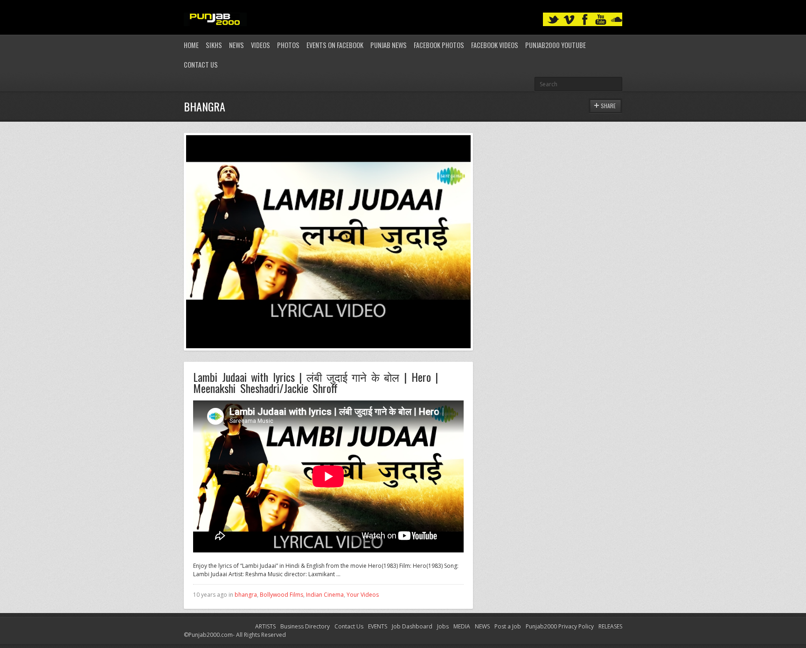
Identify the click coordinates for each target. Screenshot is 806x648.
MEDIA (461, 626)
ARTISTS (265, 626)
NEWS (482, 626)
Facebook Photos (439, 45)
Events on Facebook (334, 45)
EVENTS (377, 626)
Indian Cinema (325, 595)
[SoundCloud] (616, 20)
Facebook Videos (494, 45)
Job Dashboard (412, 626)
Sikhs (214, 45)
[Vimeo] (569, 20)
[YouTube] (600, 20)
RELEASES (610, 626)
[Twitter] (553, 20)
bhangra (246, 595)
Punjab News (388, 45)
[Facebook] (585, 20)
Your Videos (363, 595)
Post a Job (507, 626)
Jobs (443, 626)
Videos (260, 45)
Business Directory (305, 626)
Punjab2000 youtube (555, 45)
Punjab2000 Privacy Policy (560, 626)
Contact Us (201, 64)
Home (191, 45)
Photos (288, 45)
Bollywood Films (281, 595)
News (236, 45)
